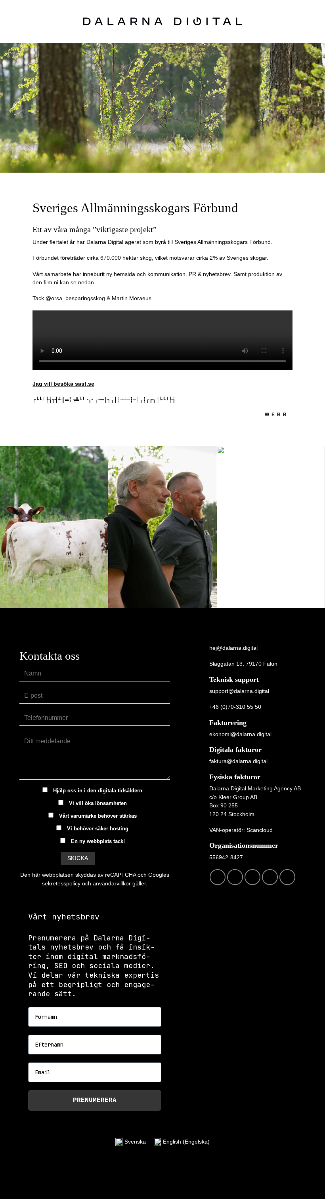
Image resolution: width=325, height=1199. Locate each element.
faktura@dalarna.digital (238, 761)
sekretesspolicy (61, 883)
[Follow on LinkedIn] (270, 877)
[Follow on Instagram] (235, 877)
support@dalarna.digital (239, 691)
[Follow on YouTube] (287, 877)
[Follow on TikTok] (252, 877)
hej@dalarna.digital (233, 648)
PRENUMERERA (95, 1100)
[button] (315, 21)
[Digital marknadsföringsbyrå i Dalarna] (162, 21)
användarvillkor (112, 883)
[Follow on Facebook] (218, 877)
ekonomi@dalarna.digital (240, 734)
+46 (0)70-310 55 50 (235, 707)
